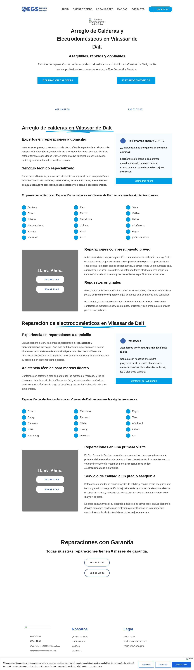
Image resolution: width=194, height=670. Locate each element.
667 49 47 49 (35, 636)
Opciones (146, 665)
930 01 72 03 (35, 641)
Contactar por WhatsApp (144, 381)
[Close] (189, 659)
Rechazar (163, 665)
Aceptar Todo (181, 665)
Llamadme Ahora (144, 181)
